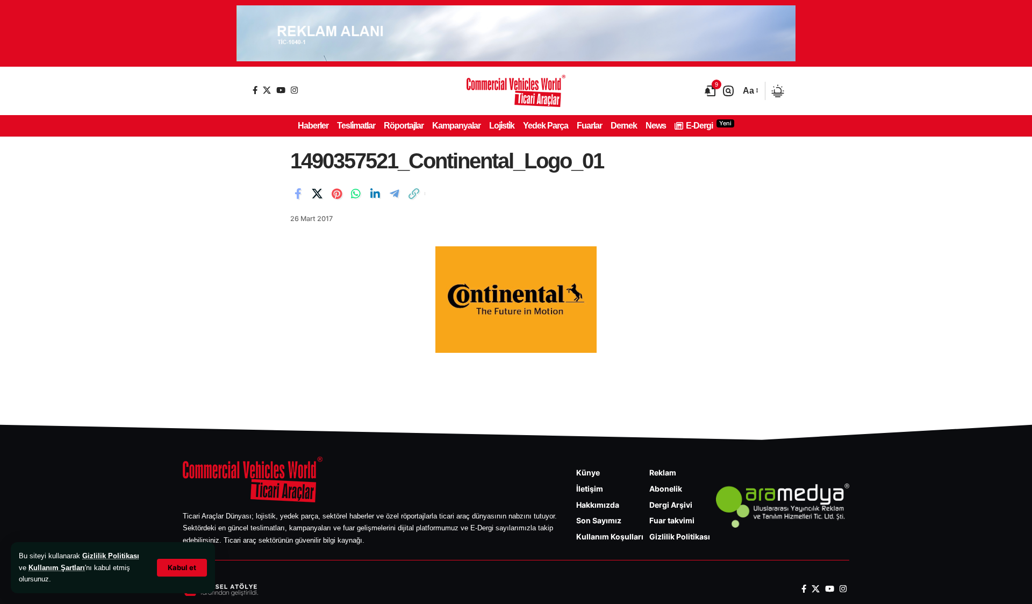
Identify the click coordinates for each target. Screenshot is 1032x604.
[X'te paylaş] (317, 193)
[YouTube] (281, 90)
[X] (267, 90)
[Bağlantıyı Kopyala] (413, 193)
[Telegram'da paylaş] (394, 193)
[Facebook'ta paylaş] (297, 193)
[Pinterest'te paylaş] (336, 193)
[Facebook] (255, 90)
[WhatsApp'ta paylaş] (355, 193)
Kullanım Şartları (56, 568)
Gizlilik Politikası (110, 556)
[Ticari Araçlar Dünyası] (516, 91)
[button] (182, 568)
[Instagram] (294, 90)
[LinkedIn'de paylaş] (375, 193)
